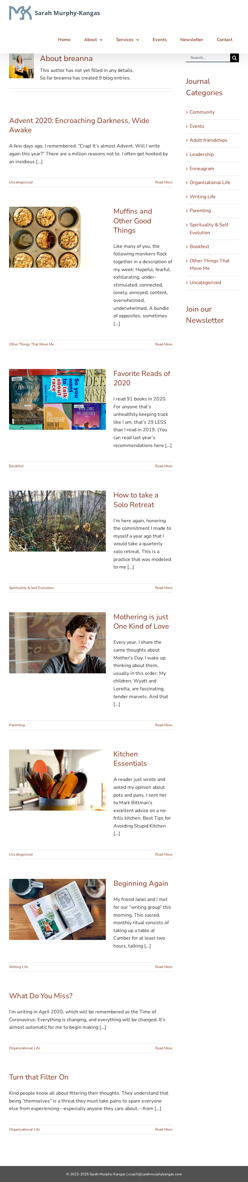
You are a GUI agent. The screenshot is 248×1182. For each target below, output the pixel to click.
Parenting (17, 725)
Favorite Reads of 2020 (141, 378)
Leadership (202, 154)
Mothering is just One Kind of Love (141, 621)
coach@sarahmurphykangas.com (155, 1174)
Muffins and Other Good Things (132, 220)
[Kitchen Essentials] (57, 780)
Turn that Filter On (39, 1077)
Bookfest (16, 466)
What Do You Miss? (41, 996)
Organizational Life (24, 1048)
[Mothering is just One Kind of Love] (57, 642)
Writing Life (18, 966)
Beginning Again (140, 883)
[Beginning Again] (57, 909)
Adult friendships (208, 140)
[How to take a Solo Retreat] (57, 521)
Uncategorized (21, 182)
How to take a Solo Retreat (135, 499)
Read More (163, 182)
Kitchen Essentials (130, 758)
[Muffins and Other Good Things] (57, 237)
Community (202, 112)
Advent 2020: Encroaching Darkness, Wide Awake (79, 125)
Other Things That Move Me (31, 344)
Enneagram (202, 168)
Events (197, 126)
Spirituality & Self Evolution (31, 587)
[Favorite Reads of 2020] (57, 399)
